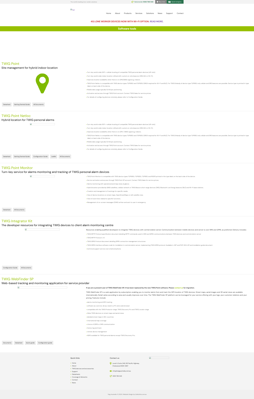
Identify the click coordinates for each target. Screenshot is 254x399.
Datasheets (76, 374)
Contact (180, 13)
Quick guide (30, 343)
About (74, 366)
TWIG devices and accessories (83, 369)
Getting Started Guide (22, 104)
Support (169, 13)
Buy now (162, 2)
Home (108, 13)
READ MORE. (156, 21)
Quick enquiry (176, 2)
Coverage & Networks (79, 377)
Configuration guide (45, 343)
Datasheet (6, 104)
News (160, 13)
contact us (178, 288)
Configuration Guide (40, 156)
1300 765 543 (148, 2)
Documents (7, 343)
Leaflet (53, 156)
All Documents (38, 104)
